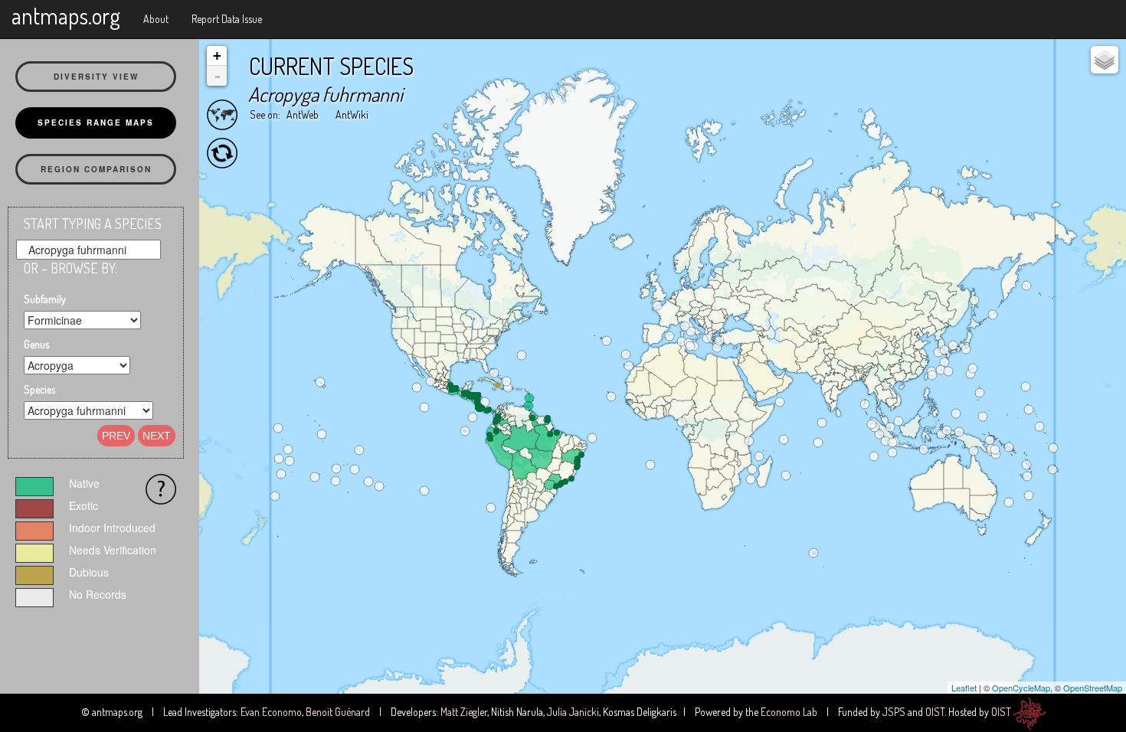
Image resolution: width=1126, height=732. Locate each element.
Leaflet (964, 687)
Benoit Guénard (338, 711)
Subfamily (45, 299)
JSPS (893, 711)
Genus (36, 344)
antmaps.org (65, 15)
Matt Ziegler (463, 711)
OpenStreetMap (1092, 687)
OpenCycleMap (1021, 687)
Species (39, 389)
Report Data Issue (226, 18)
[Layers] (1104, 60)
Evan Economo (271, 711)
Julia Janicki (573, 711)
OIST (934, 711)
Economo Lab (789, 711)
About (156, 18)
